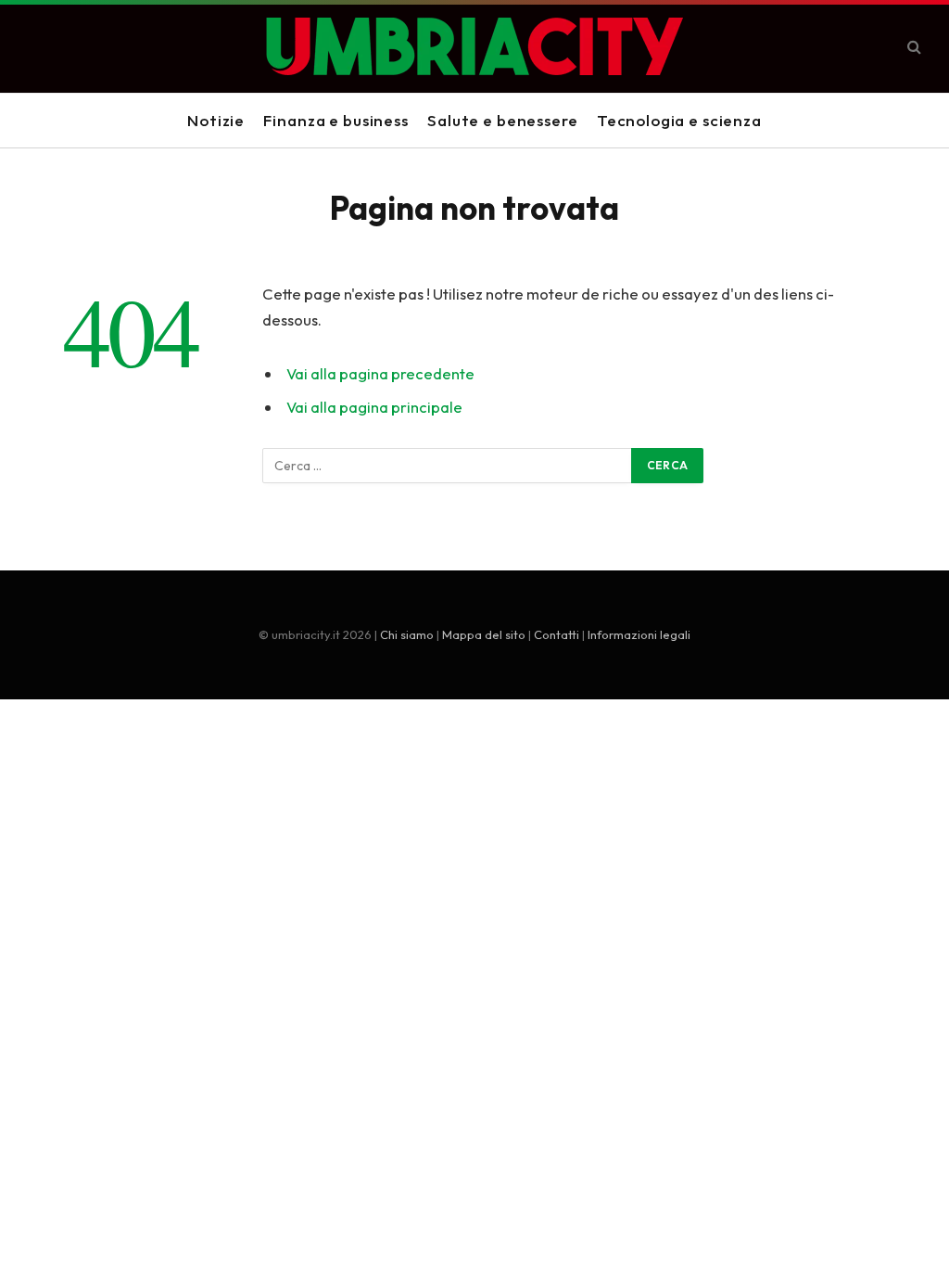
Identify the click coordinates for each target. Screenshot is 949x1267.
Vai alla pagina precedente (380, 373)
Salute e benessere (502, 120)
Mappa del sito (483, 634)
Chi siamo (407, 634)
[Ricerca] (912, 47)
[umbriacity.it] (474, 46)
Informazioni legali (639, 634)
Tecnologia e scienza (679, 120)
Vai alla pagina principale (374, 406)
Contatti (556, 634)
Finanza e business (335, 120)
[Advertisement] (474, 857)
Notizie (216, 120)
